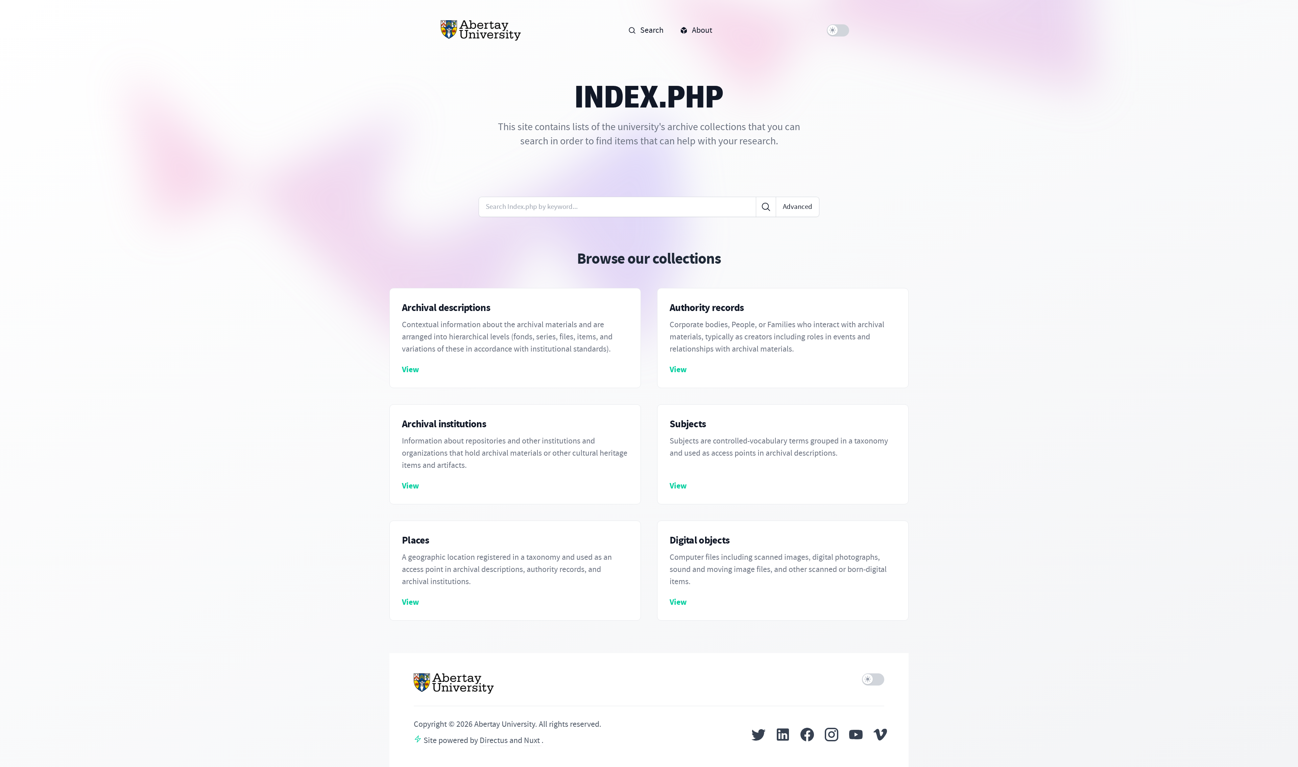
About (702, 30)
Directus (494, 740)
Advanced (797, 206)
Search (652, 30)
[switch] (838, 30)
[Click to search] (766, 207)
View (410, 369)
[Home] (481, 30)
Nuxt (533, 740)
